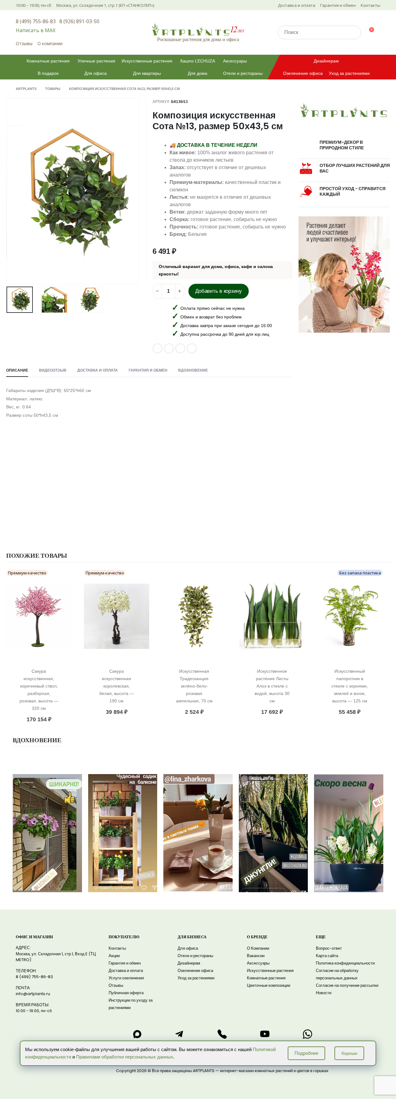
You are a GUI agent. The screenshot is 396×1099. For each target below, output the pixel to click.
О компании (49, 43)
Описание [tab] (17, 370)
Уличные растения (96, 60)
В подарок (48, 73)
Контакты (370, 5)
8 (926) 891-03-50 (79, 21)
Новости (323, 993)
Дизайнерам (326, 60)
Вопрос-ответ (329, 948)
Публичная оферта (126, 993)
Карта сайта (327, 956)
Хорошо (349, 1053)
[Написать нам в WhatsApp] (307, 1034)
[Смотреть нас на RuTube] (265, 1034)
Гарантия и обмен (338, 5)
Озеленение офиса (303, 73)
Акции (114, 956)
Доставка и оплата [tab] (97, 370)
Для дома (197, 73)
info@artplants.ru (33, 994)
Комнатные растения (48, 60)
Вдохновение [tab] (193, 370)
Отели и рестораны (243, 73)
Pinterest (169, 348)
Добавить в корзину (218, 291)
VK (157, 348)
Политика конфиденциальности (345, 963)
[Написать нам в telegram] (179, 1034)
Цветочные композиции (268, 985)
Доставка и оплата (296, 5)
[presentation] (7, 191)
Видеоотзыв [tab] (53, 370)
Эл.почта (180, 348)
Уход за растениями (349, 73)
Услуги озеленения (126, 978)
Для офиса (95, 73)
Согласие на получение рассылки (347, 985)
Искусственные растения (147, 60)
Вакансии (256, 956)
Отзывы (24, 43)
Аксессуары (235, 60)
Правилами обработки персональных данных (124, 1056)
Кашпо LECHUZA (197, 60)
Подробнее (306, 1053)
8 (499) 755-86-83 (36, 21)
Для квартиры (147, 73)
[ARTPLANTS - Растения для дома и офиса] (198, 29)
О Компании (258, 948)
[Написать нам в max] (137, 1034)
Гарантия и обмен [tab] (148, 370)
